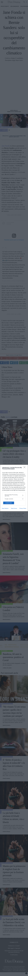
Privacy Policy (22, 508)
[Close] (24, 467)
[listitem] (14, 495)
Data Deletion (5, 508)
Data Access (14, 508)
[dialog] (14, 488)
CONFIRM (9, 503)
